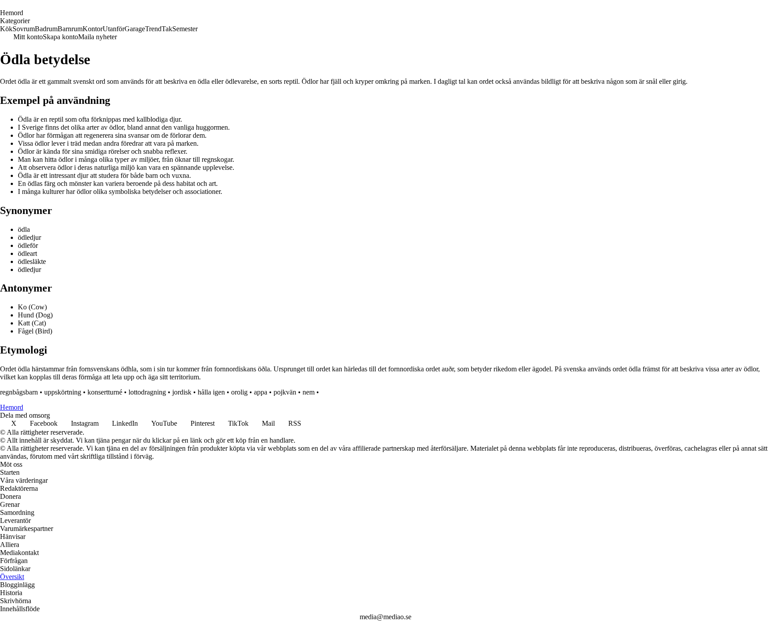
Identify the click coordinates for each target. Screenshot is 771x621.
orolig (239, 392)
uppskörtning (62, 392)
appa (260, 392)
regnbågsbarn (19, 392)
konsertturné (104, 392)
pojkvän (285, 392)
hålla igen (211, 392)
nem (309, 392)
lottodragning (147, 392)
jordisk (181, 392)
